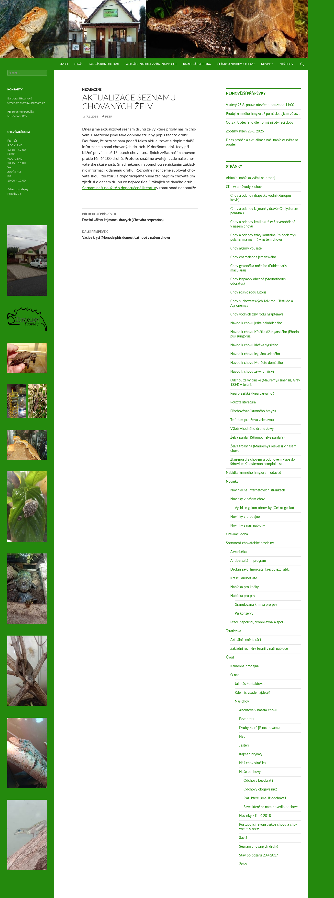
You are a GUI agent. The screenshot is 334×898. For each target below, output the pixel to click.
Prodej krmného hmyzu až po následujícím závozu (263, 114)
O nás (78, 64)
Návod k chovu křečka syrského (254, 345)
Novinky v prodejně (245, 517)
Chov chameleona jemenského (253, 257)
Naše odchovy (250, 772)
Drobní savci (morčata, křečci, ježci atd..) (260, 569)
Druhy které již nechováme (259, 728)
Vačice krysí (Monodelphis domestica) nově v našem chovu (126, 234)
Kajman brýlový (250, 754)
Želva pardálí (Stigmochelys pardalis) (257, 437)
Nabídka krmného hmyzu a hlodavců (253, 473)
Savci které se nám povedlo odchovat (272, 807)
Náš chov (286, 64)
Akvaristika (238, 552)
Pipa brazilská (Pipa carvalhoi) (252, 393)
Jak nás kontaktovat (104, 64)
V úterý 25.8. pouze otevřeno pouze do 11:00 (260, 105)
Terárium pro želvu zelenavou (252, 420)
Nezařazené (91, 89)
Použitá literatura (243, 402)
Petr (108, 116)
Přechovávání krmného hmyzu (253, 411)
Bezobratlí (246, 719)
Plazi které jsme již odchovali (265, 798)
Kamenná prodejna (197, 64)
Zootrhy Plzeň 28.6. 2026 (245, 131)
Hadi (242, 736)
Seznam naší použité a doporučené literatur (119, 188)
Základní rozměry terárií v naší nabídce (259, 648)
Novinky (267, 64)
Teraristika (233, 631)
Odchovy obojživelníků (261, 789)
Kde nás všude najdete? (252, 692)
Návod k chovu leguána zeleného (255, 354)
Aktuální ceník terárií (245, 640)
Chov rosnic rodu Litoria (248, 292)
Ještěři (244, 745)
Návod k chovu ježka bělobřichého (256, 323)
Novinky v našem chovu (248, 499)
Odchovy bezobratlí (258, 780)
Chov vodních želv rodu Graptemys (256, 314)
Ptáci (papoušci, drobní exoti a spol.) (257, 622)
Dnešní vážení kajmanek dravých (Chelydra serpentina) (123, 217)
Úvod (64, 64)
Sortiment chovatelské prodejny (250, 543)
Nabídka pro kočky (244, 587)
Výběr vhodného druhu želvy (252, 429)
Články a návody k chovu (236, 64)
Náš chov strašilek (252, 763)
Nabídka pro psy (242, 596)
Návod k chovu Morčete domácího (256, 363)
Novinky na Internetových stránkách (257, 490)
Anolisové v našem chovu (258, 710)
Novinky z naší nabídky (247, 525)
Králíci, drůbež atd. (244, 578)
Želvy (243, 864)
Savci (243, 838)
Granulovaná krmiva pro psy (256, 604)
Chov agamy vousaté (246, 248)
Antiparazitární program (248, 561)
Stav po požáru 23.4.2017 (258, 855)
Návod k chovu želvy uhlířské (252, 371)
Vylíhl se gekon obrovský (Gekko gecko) (264, 508)
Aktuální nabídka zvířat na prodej (151, 64)
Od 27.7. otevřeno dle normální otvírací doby (259, 122)
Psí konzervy (244, 613)
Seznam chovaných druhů (258, 846)
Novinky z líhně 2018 (255, 816)
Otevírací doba (237, 534)
